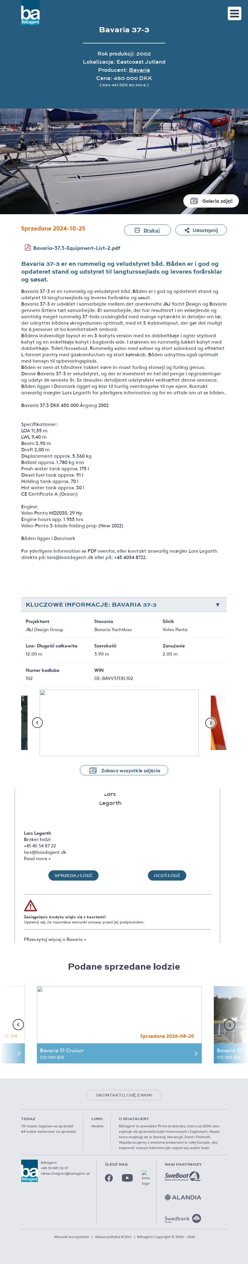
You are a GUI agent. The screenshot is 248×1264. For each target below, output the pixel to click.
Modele (97, 1125)
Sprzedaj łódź (73, 875)
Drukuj (152, 229)
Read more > (37, 858)
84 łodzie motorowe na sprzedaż (48, 1131)
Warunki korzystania (71, 1236)
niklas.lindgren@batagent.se (65, 1173)
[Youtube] (127, 1178)
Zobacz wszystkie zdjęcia (130, 770)
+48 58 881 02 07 (54, 1167)
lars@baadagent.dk (45, 852)
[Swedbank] (183, 1218)
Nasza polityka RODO (113, 1236)
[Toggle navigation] (234, 13)
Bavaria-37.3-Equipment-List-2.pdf (76, 247)
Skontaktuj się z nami (124, 1095)
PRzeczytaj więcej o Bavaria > (55, 939)
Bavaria (139, 70)
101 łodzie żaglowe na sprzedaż (47, 1125)
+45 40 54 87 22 (40, 845)
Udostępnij (205, 229)
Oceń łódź (167, 875)
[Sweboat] (183, 1176)
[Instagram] (146, 1178)
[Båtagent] (30, 12)
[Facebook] (109, 1178)
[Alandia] (183, 1197)
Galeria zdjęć (217, 200)
